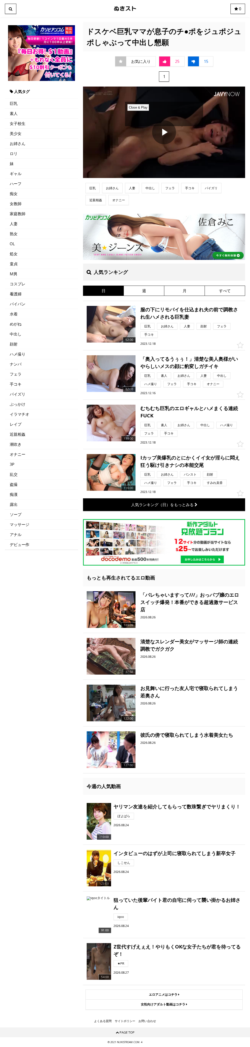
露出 (14, 504)
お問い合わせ (147, 1021)
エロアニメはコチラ (163, 994)
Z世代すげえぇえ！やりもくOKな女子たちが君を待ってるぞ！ (177, 950)
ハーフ (15, 183)
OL (12, 243)
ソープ (15, 514)
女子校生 (17, 123)
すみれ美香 (215, 482)
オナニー (17, 454)
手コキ (15, 384)
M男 (13, 274)
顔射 (14, 344)
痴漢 (14, 494)
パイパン (17, 304)
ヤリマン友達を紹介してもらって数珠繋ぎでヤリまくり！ (177, 806)
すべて (225, 290)
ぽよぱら (123, 816)
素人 (14, 113)
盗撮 (14, 484)
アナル (15, 534)
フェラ (15, 374)
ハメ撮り (17, 354)
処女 (14, 253)
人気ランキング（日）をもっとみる (163, 504)
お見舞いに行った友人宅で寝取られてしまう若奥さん (189, 692)
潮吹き (15, 444)
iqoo (120, 916)
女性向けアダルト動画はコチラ (163, 1004)
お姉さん (17, 143)
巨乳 (14, 103)
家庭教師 (17, 213)
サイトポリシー (125, 1021)
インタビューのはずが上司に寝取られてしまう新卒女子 (175, 853)
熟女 (14, 233)
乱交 (14, 474)
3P (12, 464)
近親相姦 (17, 434)
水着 (14, 314)
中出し (15, 334)
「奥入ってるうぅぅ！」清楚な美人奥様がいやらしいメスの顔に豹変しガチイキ (189, 362)
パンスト (190, 474)
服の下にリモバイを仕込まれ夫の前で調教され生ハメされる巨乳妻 (189, 313)
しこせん (123, 862)
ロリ (14, 153)
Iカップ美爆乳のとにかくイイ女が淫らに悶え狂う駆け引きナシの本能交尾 (190, 461)
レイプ (15, 424)
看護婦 (15, 294)
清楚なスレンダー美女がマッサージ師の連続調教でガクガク (189, 645)
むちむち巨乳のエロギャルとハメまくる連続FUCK (189, 412)
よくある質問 (103, 1021)
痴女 (14, 193)
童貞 (14, 264)
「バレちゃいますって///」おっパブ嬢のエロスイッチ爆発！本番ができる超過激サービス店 (189, 602)
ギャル (15, 173)
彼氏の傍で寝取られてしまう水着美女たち (186, 735)
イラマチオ (19, 414)
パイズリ (17, 394)
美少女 (15, 133)
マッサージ (19, 524)
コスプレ (17, 284)
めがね (15, 324)
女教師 (15, 203)
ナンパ (15, 364)
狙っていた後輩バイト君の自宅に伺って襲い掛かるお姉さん (177, 904)
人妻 (14, 223)
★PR (120, 963)
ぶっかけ (17, 404)
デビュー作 (19, 544)
